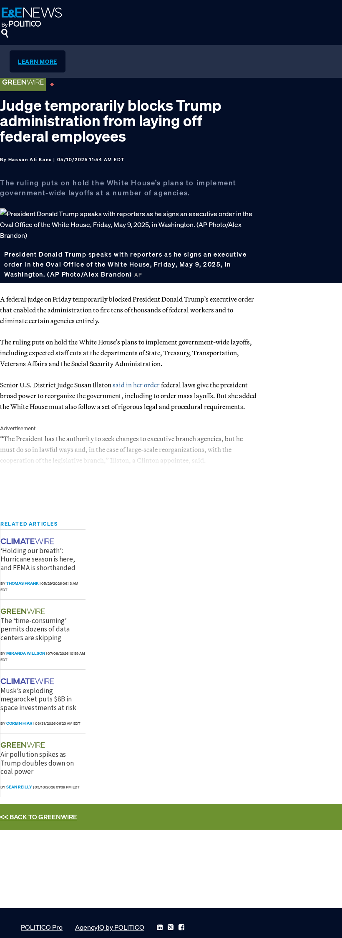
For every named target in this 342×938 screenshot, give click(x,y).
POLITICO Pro (42, 927)
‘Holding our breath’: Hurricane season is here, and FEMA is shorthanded (37, 559)
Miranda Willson (25, 653)
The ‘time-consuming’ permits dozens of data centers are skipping (35, 629)
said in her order (136, 385)
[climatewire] (28, 541)
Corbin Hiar (19, 723)
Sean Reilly (19, 787)
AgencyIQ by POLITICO (109, 927)
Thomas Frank (22, 583)
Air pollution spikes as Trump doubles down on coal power (37, 763)
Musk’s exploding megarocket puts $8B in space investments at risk (38, 699)
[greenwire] (23, 611)
